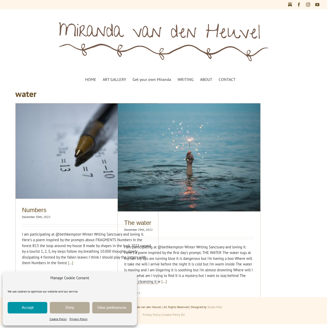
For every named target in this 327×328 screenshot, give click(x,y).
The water (137, 222)
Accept (27, 307)
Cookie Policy (58, 319)
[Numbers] (87, 150)
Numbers (34, 209)
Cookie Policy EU (174, 315)
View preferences (111, 307)
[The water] (189, 157)
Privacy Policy (78, 319)
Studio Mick (214, 307)
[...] (70, 262)
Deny (69, 307)
